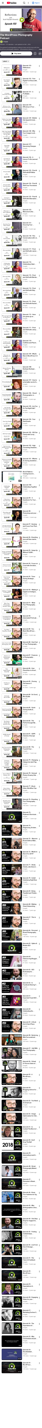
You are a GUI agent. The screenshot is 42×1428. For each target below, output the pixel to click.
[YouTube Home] (11, 3)
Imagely (5, 41)
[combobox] (6, 61)
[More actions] (39, 66)
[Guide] (3, 3)
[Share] (40, 53)
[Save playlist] (35, 53)
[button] (21, 20)
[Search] (24, 3)
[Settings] (28, 3)
